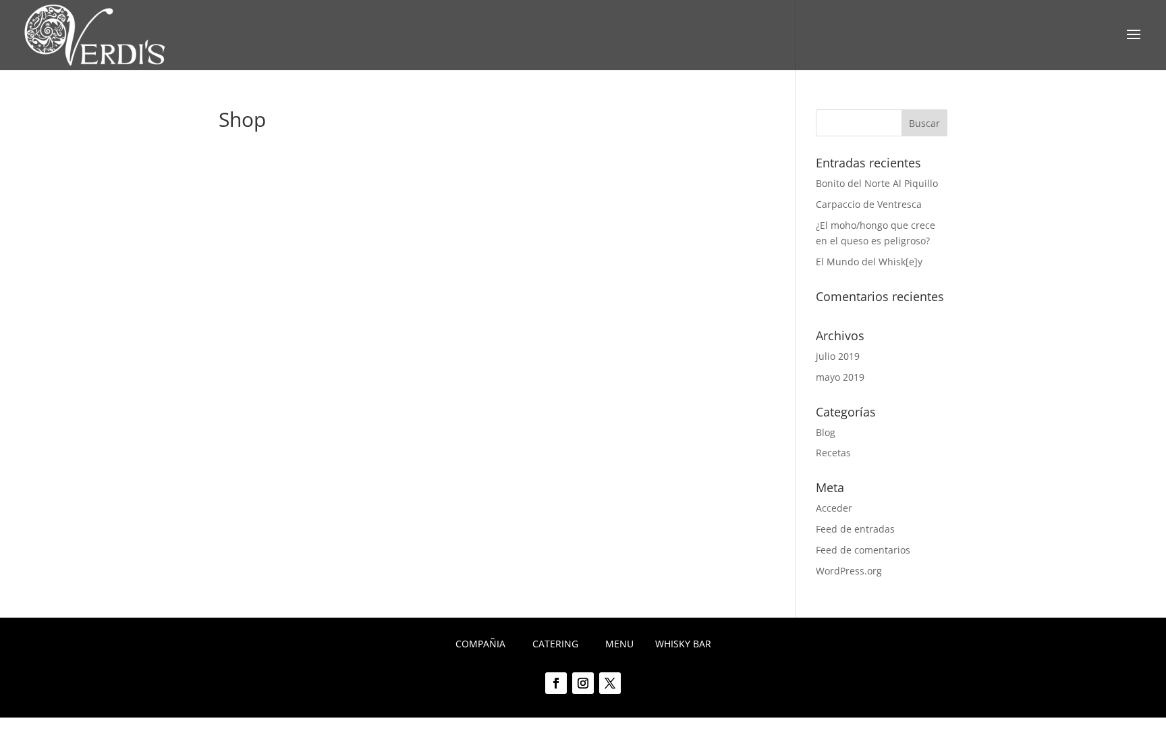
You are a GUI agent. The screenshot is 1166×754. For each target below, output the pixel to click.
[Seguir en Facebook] (556, 683)
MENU (619, 643)
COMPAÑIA (480, 643)
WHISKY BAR (683, 643)
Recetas (833, 452)
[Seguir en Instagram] (583, 683)
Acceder (834, 508)
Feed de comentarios (863, 549)
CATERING (555, 643)
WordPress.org (849, 570)
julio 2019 (838, 356)
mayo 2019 (840, 377)
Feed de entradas (855, 528)
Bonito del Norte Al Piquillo (877, 183)
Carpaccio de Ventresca (869, 204)
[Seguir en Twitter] (610, 683)
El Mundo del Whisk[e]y (869, 261)
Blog (825, 432)
